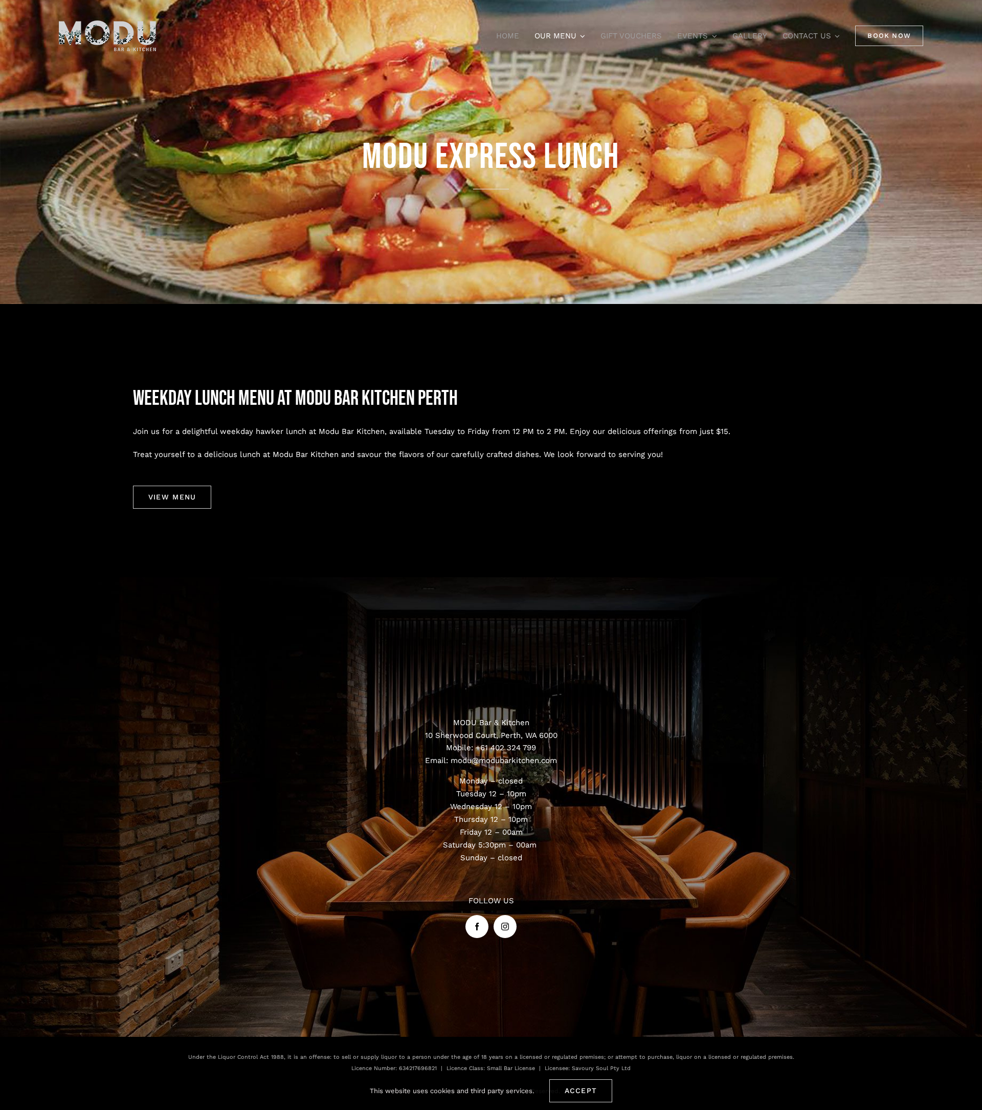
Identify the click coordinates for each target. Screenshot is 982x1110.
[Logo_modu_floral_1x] (107, 24)
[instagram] (505, 926)
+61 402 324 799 (506, 747)
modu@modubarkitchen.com (504, 760)
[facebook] (476, 926)
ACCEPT (581, 1090)
